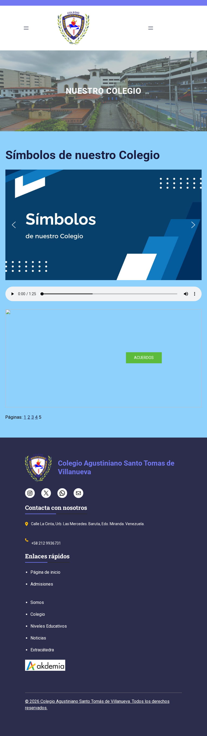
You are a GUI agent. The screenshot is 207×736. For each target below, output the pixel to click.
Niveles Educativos (48, 626)
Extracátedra (42, 649)
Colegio (37, 614)
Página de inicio (45, 572)
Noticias (38, 638)
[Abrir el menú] (26, 28)
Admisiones (41, 584)
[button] (13, 225)
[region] (103, 358)
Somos (37, 602)
